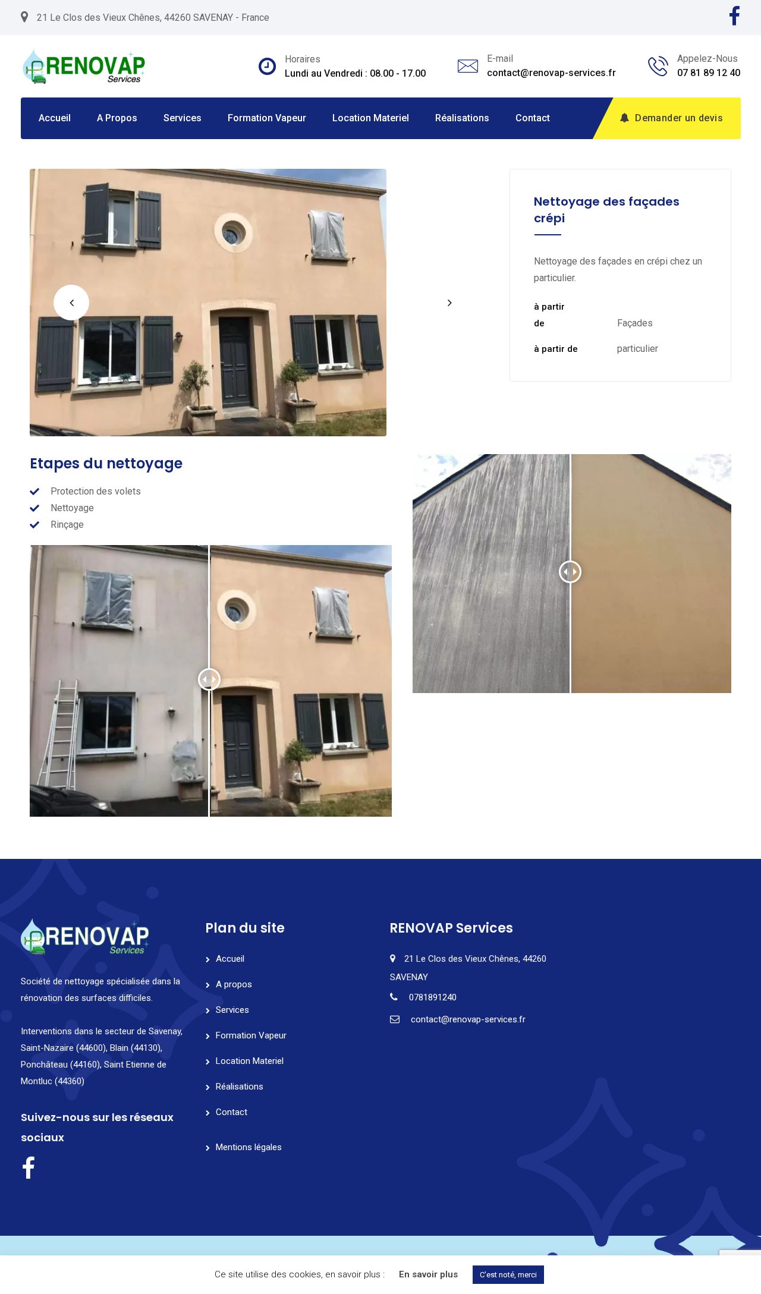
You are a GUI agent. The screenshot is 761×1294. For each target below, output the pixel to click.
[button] (71, 302)
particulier (637, 348)
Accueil (55, 118)
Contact (532, 118)
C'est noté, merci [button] (508, 1274)
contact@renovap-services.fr (551, 72)
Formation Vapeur (267, 118)
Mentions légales (249, 1147)
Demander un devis (679, 118)
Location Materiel (370, 118)
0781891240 (433, 997)
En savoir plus (428, 1274)
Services (182, 118)
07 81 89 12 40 (708, 72)
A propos (117, 118)
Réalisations (462, 118)
